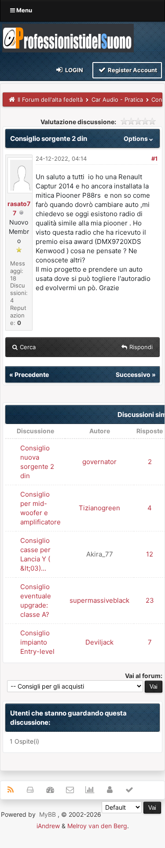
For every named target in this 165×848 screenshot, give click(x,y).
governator (99, 461)
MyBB (47, 814)
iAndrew (48, 826)
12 (149, 554)
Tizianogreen (99, 508)
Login (73, 70)
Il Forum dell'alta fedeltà (50, 99)
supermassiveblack (99, 600)
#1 (154, 158)
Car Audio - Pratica (117, 99)
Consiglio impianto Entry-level (37, 642)
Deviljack (99, 642)
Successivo (133, 374)
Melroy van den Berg (97, 826)
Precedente (32, 374)
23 (150, 600)
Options (136, 138)
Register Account (131, 70)
